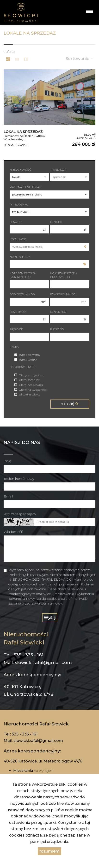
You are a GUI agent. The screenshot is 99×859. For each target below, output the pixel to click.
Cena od (15, 222)
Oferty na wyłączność (32, 389)
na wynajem (33, 770)
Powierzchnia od (22, 294)
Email (8, 496)
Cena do (56, 222)
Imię (7, 461)
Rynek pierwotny (29, 355)
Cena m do (58, 311)
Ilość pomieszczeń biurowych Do (63, 275)
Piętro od (16, 329)
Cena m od (17, 311)
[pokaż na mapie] (25, 59)
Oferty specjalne (29, 380)
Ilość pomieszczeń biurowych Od (23, 275)
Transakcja (58, 169)
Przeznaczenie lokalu (26, 187)
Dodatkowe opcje (22, 367)
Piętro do (57, 329)
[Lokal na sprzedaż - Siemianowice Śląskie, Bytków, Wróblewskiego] (49, 110)
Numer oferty (20, 257)
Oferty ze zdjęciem (31, 375)
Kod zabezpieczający (20, 514)
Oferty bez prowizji (31, 385)
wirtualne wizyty (29, 394)
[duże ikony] (8, 59)
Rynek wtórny (28, 360)
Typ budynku (19, 204)
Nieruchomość (20, 169)
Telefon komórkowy (19, 478)
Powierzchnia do (62, 294)
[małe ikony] (16, 59)
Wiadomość (13, 531)
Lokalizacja (18, 239)
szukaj (68, 403)
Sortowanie (78, 58)
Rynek (14, 346)
